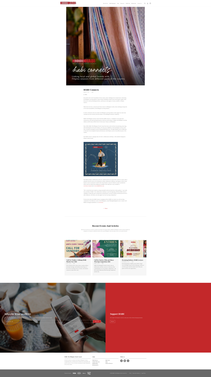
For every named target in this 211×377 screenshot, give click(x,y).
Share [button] (86, 94)
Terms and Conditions (136, 373)
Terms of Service (109, 363)
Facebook (101, 202)
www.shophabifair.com (99, 185)
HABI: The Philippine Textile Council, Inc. (120, 373)
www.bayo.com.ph (87, 185)
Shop (107, 361)
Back (106, 208)
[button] (145, 3)
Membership (95, 363)
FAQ (130, 373)
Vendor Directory (96, 361)
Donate (112, 321)
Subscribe (97, 321)
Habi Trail (108, 360)
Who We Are (95, 360)
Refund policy (95, 365)
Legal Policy (143, 373)
